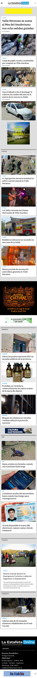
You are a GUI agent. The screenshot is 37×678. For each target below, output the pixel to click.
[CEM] (18, 11)
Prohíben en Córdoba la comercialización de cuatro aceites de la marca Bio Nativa (17, 388)
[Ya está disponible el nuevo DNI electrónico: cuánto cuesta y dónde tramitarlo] (18, 517)
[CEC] (18, 320)
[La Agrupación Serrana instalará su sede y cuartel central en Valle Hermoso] (18, 170)
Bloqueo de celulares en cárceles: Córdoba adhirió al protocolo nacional (16, 420)
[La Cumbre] (18, 430)
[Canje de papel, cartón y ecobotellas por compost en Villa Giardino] (18, 72)
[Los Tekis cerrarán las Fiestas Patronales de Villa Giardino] (18, 201)
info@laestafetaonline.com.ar (12, 668)
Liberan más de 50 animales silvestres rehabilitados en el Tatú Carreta (17, 623)
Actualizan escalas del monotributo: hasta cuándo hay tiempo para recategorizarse (18, 496)
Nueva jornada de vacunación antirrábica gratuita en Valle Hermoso (15, 271)
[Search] (35, 3)
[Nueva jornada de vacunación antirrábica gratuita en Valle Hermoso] (18, 261)
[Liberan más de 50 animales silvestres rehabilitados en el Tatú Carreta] (18, 613)
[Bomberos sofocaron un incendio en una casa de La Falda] (18, 231)
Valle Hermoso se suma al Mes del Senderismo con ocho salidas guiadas (18, 24)
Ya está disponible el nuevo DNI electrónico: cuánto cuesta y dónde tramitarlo (17, 528)
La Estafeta (7, 31)
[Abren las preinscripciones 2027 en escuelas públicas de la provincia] (18, 347)
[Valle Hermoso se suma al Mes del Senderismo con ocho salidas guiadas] (18, 36)
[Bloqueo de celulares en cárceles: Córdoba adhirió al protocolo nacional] (18, 410)
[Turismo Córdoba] (18, 133)
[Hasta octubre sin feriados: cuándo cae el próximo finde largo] (18, 455)
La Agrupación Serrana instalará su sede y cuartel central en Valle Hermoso (18, 181)
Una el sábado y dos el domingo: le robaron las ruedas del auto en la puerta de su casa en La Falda (17, 94)
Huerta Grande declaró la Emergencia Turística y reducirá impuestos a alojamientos (17, 576)
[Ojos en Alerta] (17, 673)
